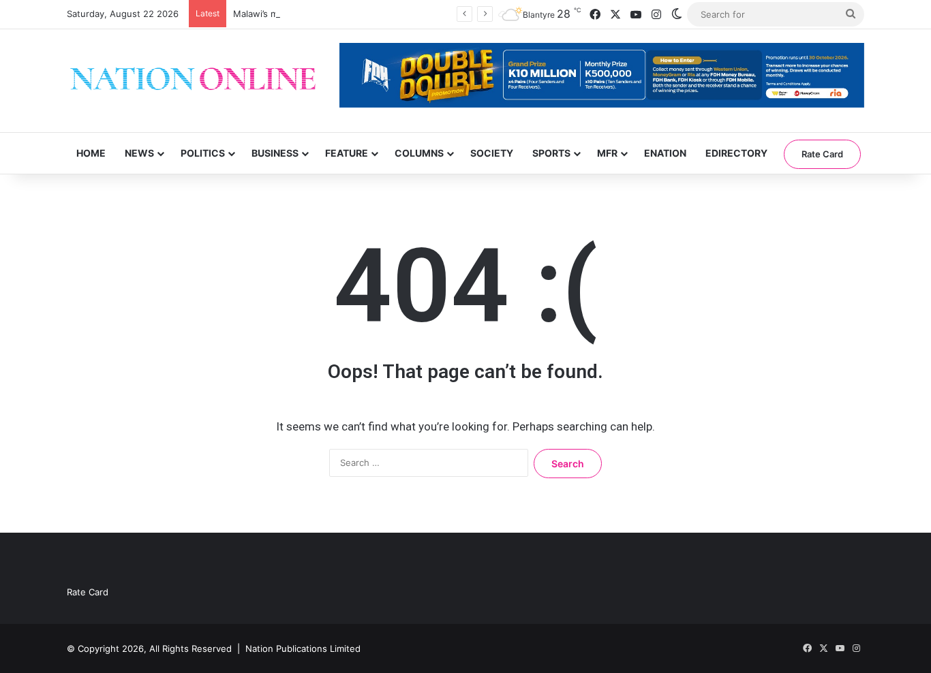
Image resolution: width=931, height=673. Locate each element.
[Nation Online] (193, 81)
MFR (607, 153)
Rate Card (822, 153)
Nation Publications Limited (303, 648)
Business (275, 153)
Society (491, 153)
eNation (665, 153)
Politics (203, 153)
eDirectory (736, 153)
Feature (346, 153)
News (139, 153)
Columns (419, 153)
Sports (551, 153)
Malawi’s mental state (278, 13)
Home (91, 153)
